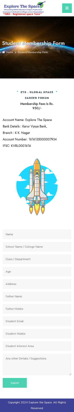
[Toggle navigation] (67, 8)
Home (9, 52)
